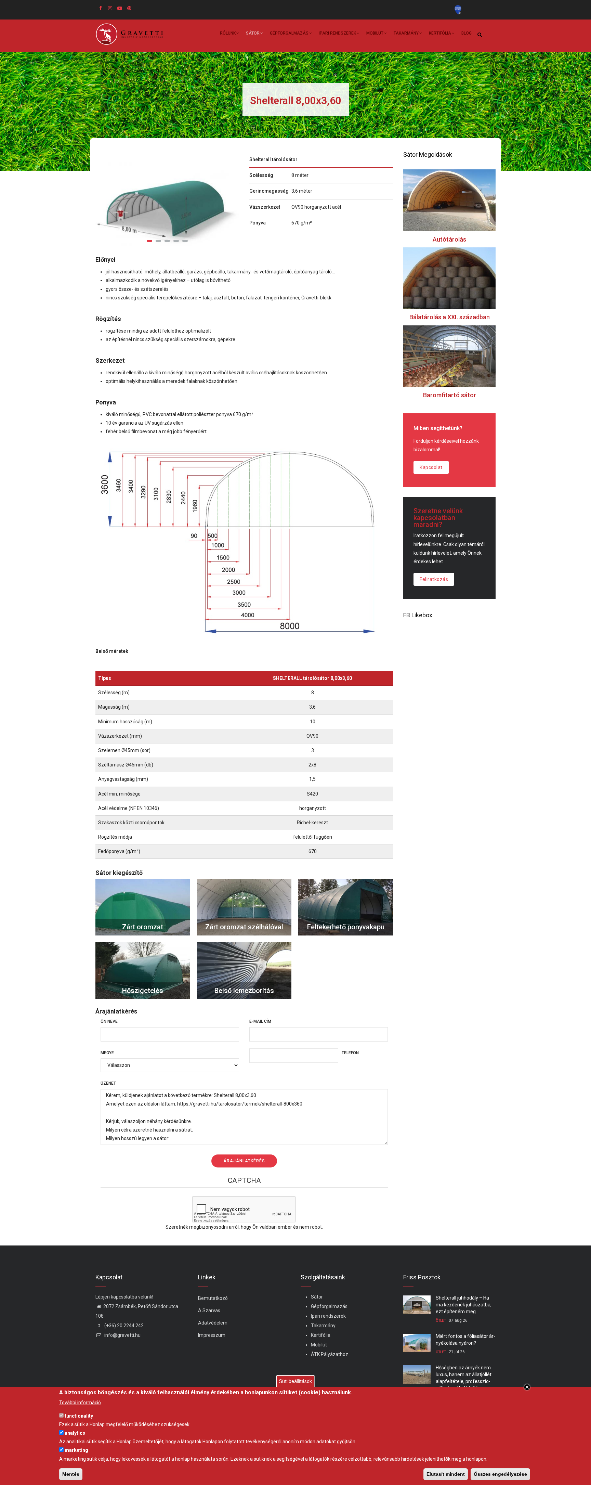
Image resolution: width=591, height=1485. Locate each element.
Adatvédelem (212, 1323)
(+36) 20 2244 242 (123, 1325)
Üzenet (108, 1083)
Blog (466, 33)
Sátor (253, 33)
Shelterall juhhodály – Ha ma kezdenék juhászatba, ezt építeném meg (463, 1304)
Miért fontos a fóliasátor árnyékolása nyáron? (465, 1339)
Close (527, 1387)
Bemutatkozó (213, 1298)
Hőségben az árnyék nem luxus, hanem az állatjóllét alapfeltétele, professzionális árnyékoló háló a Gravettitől (463, 1381)
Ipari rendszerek (337, 33)
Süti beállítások (295, 1381)
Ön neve (109, 1021)
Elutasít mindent (445, 1474)
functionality (79, 1416)
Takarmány (406, 33)
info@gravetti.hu (122, 1335)
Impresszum (211, 1335)
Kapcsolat (431, 467)
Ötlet (441, 1320)
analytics (75, 1433)
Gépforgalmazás (289, 33)
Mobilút (374, 33)
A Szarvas (209, 1310)
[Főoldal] (131, 34)
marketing (76, 1450)
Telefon (350, 1052)
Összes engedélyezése (500, 1474)
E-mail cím (260, 1021)
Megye (107, 1052)
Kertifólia (440, 33)
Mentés (70, 1474)
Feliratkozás (434, 579)
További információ (80, 1402)
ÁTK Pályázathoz (329, 1354)
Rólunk (228, 33)
